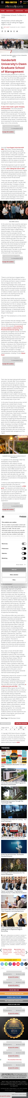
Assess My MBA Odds (14, 1004)
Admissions (19, 11)
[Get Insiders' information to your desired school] (14, 1028)
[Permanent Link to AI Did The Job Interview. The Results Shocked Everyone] (14, 846)
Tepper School (4, 943)
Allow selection (14, 574)
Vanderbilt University (15, 944)
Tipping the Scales (9, 1077)
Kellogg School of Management (9, 940)
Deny (14, 579)
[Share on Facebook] (2, 31)
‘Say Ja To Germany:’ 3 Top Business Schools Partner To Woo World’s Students (14, 892)
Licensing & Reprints (12, 1083)
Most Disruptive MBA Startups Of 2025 (13, 838)
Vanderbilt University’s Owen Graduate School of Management (14, 66)
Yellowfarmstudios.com (18, 1090)
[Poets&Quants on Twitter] (2, 964)
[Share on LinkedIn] (11, 31)
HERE (18, 742)
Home (3, 11)
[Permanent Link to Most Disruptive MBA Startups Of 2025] (14, 830)
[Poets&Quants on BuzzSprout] (6, 964)
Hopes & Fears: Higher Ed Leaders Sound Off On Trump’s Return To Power (19, 952)
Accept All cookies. (8, 132)
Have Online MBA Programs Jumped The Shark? (7, 952)
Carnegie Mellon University (13, 935)
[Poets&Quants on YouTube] (18, 964)
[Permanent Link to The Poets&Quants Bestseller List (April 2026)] (14, 756)
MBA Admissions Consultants (14, 1001)
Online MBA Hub (14, 990)
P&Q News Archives (15, 1081)
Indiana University (5, 939)
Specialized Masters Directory (14, 993)
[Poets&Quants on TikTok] (26, 964)
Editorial (12, 1084)
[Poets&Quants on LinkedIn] (22, 964)
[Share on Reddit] (17, 31)
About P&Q (5, 1081)
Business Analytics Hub (14, 997)
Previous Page (5, 723)
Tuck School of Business (15, 943)
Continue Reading (21, 723)
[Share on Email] (8, 31)
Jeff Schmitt (7, 27)
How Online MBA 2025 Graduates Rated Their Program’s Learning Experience (13, 910)
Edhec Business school (11, 936)
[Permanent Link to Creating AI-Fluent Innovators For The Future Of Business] (14, 865)
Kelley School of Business (17, 939)
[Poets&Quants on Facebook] (10, 964)
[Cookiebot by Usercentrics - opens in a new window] (19, 517)
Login (24, 960)
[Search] (26, 968)
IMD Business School (21, 938)
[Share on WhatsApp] (14, 31)
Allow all (14, 569)
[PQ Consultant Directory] (14, 1059)
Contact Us (20, 1084)
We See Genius (21, 1077)
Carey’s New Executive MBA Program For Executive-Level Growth (13, 783)
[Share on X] (5, 31)
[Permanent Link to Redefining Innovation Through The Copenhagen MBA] (14, 793)
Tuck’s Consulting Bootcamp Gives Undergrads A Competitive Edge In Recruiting (11, 929)
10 (23, 729)
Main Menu (10, 11)
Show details (19, 564)
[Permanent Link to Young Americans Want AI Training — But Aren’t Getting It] (14, 811)
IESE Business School (10, 938)
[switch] (24, 548)
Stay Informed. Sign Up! (10, 960)
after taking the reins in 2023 (15, 168)
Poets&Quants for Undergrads (16, 1076)
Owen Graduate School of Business (16, 942)
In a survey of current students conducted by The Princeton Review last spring (12, 328)
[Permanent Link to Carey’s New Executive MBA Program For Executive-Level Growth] (14, 775)
